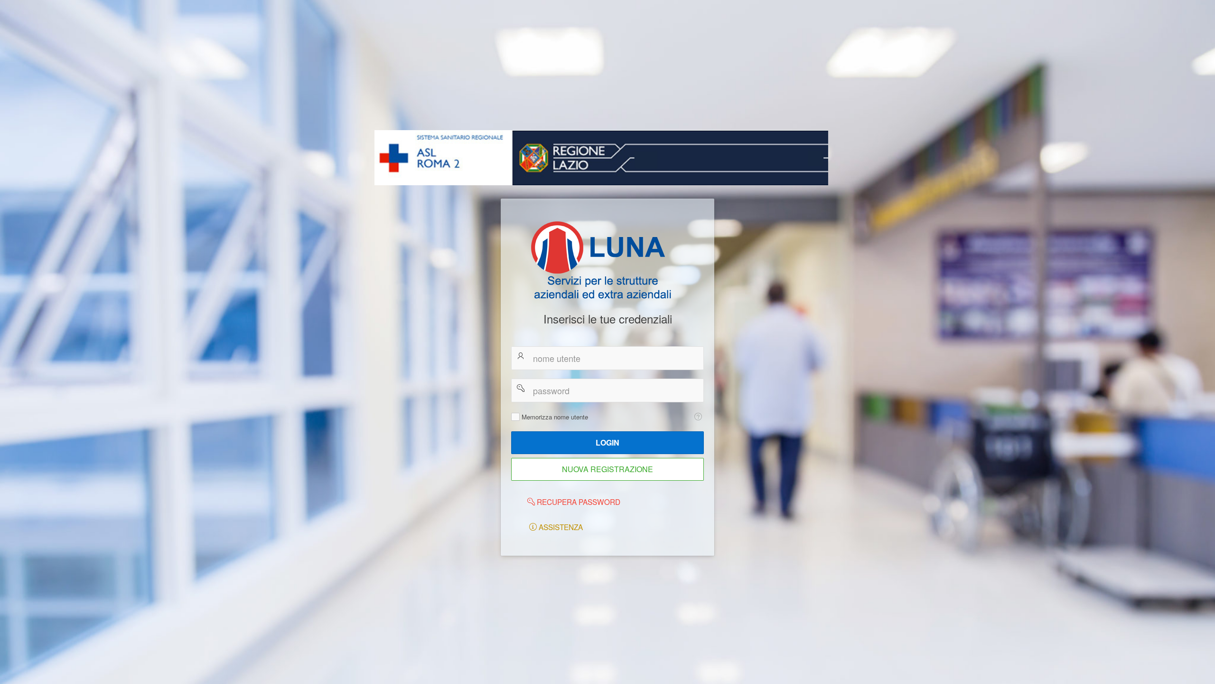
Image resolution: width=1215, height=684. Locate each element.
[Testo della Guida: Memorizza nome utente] (698, 416)
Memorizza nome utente (555, 417)
